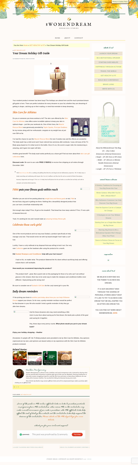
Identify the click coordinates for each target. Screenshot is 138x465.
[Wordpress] (14, 387)
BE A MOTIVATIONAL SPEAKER (108, 58)
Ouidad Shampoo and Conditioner (28, 254)
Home (26, 45)
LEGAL (89, 459)
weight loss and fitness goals (55, 198)
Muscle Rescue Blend (42, 139)
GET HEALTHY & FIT (37, 45)
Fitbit (15, 189)
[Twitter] (16, 387)
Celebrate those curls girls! (27, 224)
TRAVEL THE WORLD (108, 71)
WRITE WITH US (108, 89)
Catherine (19, 248)
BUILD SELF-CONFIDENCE (108, 80)
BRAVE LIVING (108, 84)
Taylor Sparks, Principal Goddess (55, 127)
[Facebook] (18, 387)
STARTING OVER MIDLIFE (108, 62)
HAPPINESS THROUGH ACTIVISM (108, 67)
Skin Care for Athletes (24, 112)
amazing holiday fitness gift (55, 219)
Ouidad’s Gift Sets (38, 285)
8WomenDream (69, 24)
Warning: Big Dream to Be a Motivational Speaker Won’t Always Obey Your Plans (108, 233)
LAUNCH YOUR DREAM (108, 53)
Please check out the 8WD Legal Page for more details (63, 418)
